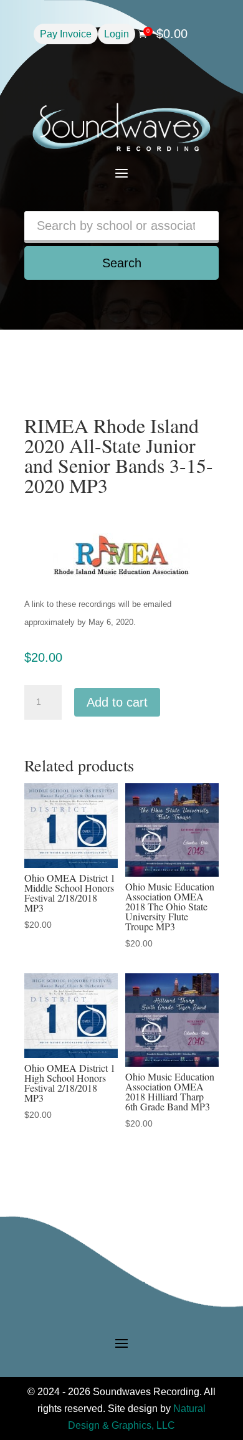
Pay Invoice (66, 34)
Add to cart (117, 702)
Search (121, 263)
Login (116, 34)
